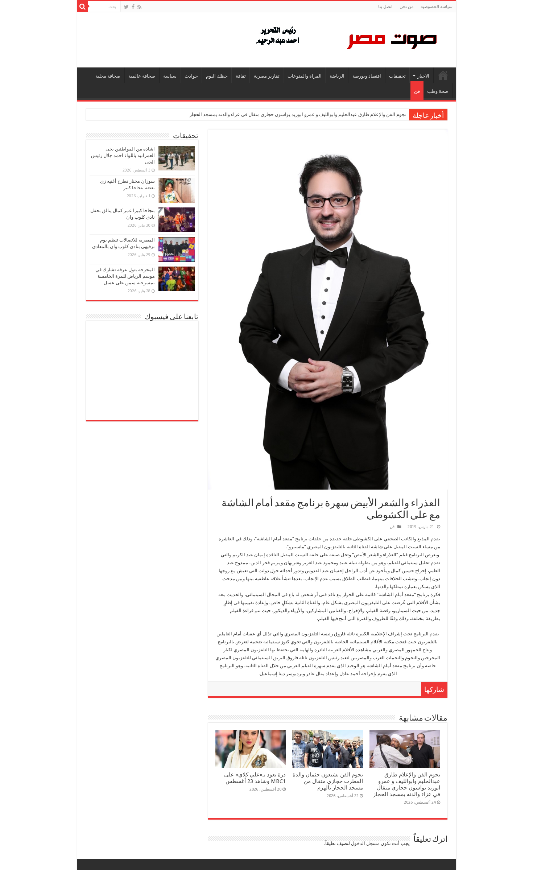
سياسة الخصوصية (437, 6)
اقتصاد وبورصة (366, 76)
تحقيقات (397, 76)
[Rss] (139, 7)
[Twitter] (126, 7)
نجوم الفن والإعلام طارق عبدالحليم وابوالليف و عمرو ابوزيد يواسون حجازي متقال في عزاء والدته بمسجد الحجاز (298, 114)
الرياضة (337, 76)
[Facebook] (133, 7)
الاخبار (423, 76)
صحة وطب (437, 91)
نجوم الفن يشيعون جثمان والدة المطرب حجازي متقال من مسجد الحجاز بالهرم (328, 781)
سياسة (170, 76)
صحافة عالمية (141, 76)
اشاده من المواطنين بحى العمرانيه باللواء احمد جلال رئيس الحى (123, 155)
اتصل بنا (385, 6)
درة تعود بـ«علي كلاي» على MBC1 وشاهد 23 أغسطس (255, 777)
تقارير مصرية (267, 76)
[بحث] (82, 6)
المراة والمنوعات (305, 76)
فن (417, 91)
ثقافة (241, 76)
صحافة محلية (107, 76)
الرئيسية (443, 75)
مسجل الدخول (365, 843)
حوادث (191, 76)
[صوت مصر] (346, 38)
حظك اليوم (217, 76)
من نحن (406, 6)
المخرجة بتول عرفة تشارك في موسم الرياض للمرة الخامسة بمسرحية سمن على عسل (125, 276)
